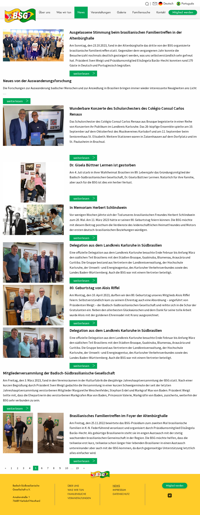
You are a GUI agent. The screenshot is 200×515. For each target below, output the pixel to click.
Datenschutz (121, 494)
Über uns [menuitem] (44, 12)
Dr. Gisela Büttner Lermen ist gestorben (103, 164)
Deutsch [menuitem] (168, 3)
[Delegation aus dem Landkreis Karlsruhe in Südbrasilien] (33, 262)
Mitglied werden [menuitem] (182, 12)
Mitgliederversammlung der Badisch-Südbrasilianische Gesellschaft (59, 373)
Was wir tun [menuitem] (63, 12)
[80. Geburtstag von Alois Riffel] (33, 305)
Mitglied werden (174, 485)
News (116, 486)
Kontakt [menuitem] (160, 12)
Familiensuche (77, 494)
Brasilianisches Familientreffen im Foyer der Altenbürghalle (119, 415)
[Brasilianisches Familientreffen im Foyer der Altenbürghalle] (33, 433)
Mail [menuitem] (155, 3)
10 (66, 468)
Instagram (170, 495)
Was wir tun (76, 490)
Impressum (119, 490)
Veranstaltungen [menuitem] (101, 12)
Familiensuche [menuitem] (141, 12)
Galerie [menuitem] (121, 12)
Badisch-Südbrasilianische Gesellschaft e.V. (20, 15)
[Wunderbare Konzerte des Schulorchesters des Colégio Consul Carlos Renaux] (33, 125)
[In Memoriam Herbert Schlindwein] (33, 220)
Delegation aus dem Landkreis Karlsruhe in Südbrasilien (116, 245)
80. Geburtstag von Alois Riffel (95, 287)
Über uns (73, 486)
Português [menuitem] (187, 3)
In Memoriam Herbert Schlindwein (98, 207)
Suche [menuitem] (147, 3)
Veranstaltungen (77, 498)
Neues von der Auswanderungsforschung (37, 80)
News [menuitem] (81, 12)
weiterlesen (81, 73)
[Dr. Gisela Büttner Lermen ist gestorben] (33, 182)
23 (77, 468)
